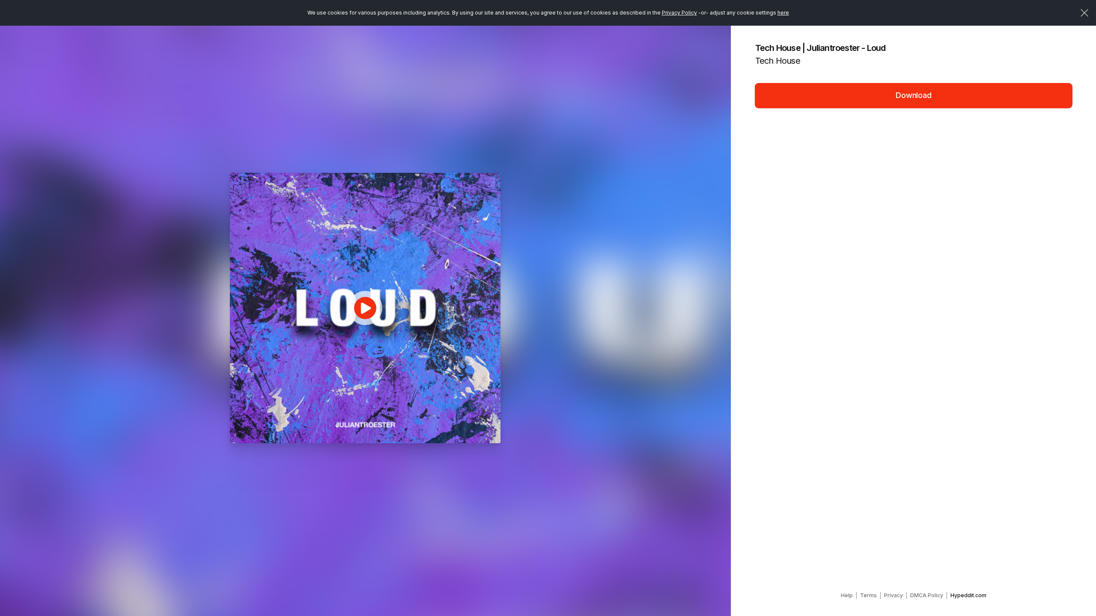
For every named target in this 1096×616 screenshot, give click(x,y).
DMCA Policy (926, 595)
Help (847, 595)
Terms (868, 595)
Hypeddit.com (968, 595)
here (783, 12)
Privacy (893, 595)
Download (914, 95)
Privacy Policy (679, 12)
